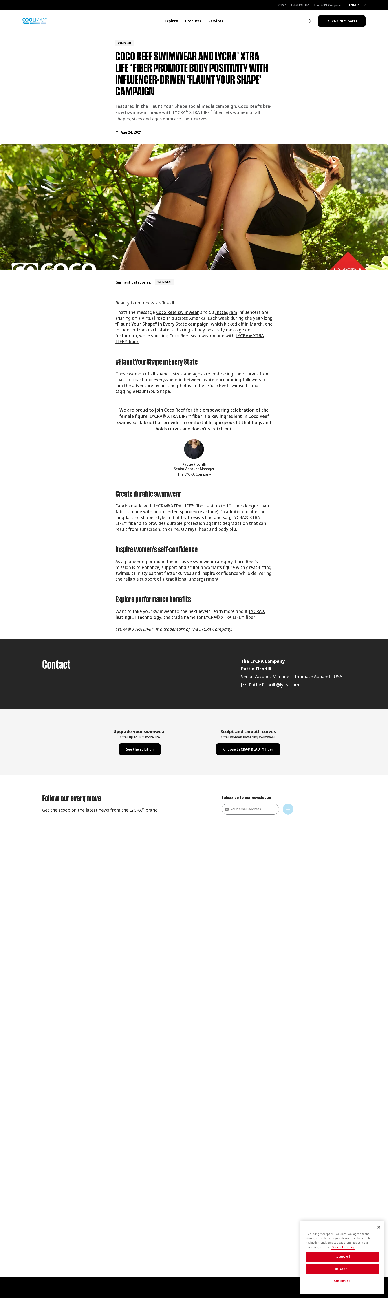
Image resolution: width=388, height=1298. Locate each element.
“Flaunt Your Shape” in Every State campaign (162, 324)
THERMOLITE (300, 5)
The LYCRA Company (327, 5)
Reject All (342, 1269)
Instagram (226, 312)
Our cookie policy (343, 1247)
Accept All (342, 1257)
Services (215, 21)
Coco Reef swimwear (177, 312)
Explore (171, 21)
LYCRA (281, 5)
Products (193, 21)
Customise (342, 1281)
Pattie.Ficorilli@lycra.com (274, 685)
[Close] (379, 1227)
